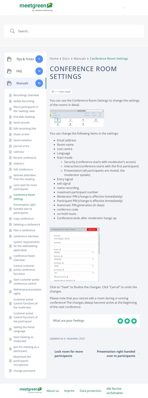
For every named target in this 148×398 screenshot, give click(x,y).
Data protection (90, 391)
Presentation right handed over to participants (116, 354)
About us (53, 391)
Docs (66, 59)
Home (54, 59)
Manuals (80, 59)
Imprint (69, 391)
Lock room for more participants (69, 354)
